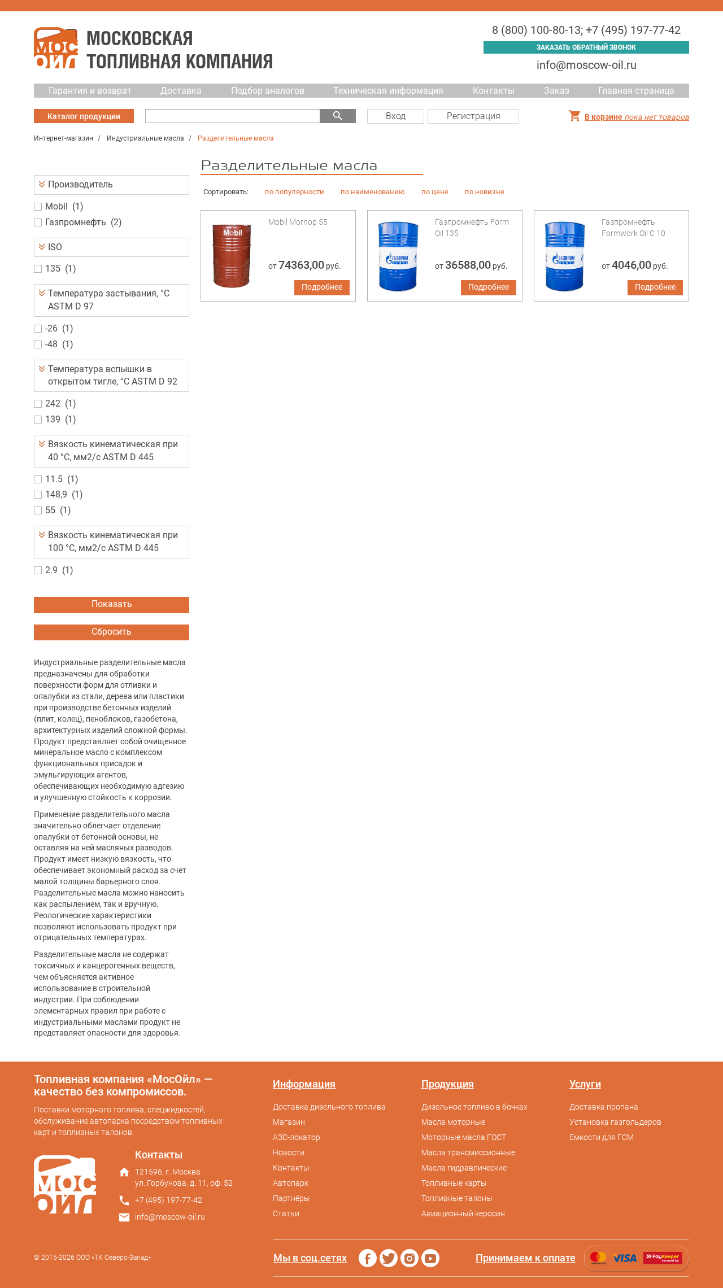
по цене (434, 191)
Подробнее (322, 286)
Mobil (56, 206)
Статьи (286, 1213)
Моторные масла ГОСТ (463, 1137)
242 (52, 403)
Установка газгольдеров (615, 1122)
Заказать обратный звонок (586, 47)
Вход (396, 116)
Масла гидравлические (464, 1167)
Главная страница (636, 90)
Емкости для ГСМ (601, 1137)
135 (52, 268)
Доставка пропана (603, 1106)
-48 (51, 344)
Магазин (289, 1122)
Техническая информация (388, 90)
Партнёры (291, 1198)
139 (52, 419)
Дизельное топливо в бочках (474, 1106)
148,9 (56, 494)
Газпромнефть (75, 222)
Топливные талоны (457, 1198)
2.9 (51, 570)
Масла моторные (453, 1122)
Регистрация (473, 116)
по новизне (484, 191)
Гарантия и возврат (90, 90)
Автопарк (290, 1182)
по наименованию (373, 191)
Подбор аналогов (267, 90)
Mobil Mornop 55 (298, 221)
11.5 (54, 479)
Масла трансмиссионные (468, 1152)
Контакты (494, 90)
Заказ (556, 90)
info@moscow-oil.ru (587, 65)
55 (50, 510)
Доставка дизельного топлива (329, 1106)
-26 (51, 328)
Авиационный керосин (463, 1213)
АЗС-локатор (296, 1137)
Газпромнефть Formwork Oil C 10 (633, 227)
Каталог (83, 116)
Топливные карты (454, 1182)
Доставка (181, 90)
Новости (288, 1152)
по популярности (294, 191)
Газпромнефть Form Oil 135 (472, 227)
